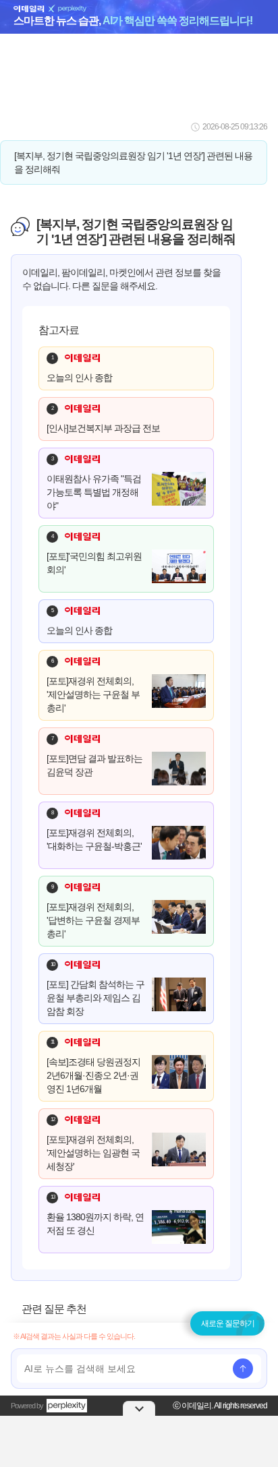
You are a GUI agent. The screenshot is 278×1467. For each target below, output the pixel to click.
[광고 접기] (139, 1408)
